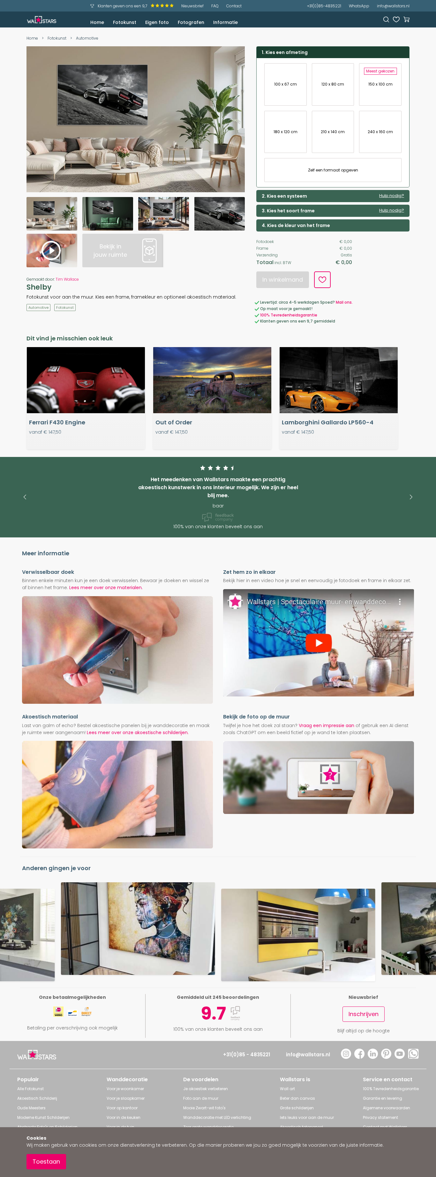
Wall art (287, 1088)
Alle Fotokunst (30, 1088)
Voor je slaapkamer (126, 1098)
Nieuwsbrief (192, 6)
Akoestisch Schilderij (37, 1098)
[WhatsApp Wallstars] (413, 1057)
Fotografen (191, 22)
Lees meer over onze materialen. (106, 587)
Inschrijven (364, 1014)
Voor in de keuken (123, 1117)
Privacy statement (380, 1117)
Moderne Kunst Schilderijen (43, 1117)
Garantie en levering (382, 1098)
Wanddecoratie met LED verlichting (217, 1117)
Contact (234, 6)
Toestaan (46, 1162)
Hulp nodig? (391, 196)
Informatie (225, 22)
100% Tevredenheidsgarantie (288, 315)
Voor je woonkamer (125, 1088)
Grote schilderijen (297, 1108)
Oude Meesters (31, 1108)
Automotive (87, 38)
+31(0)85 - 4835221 (246, 1054)
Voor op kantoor (122, 1108)
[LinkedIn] (373, 1057)
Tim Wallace (67, 279)
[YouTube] (400, 1057)
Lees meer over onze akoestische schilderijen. (138, 732)
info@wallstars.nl (393, 6)
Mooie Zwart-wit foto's (204, 1108)
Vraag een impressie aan (326, 725)
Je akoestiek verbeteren (205, 1088)
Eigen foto (157, 22)
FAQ (215, 6)
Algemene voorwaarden (386, 1108)
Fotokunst (124, 22)
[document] (218, 1152)
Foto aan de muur (200, 1098)
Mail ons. (344, 302)
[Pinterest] (386, 1057)
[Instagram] (346, 1057)
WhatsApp (359, 6)
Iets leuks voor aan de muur (307, 1117)
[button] (24, 497)
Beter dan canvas (297, 1098)
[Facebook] (359, 1057)
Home (97, 22)
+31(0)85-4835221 (324, 6)
